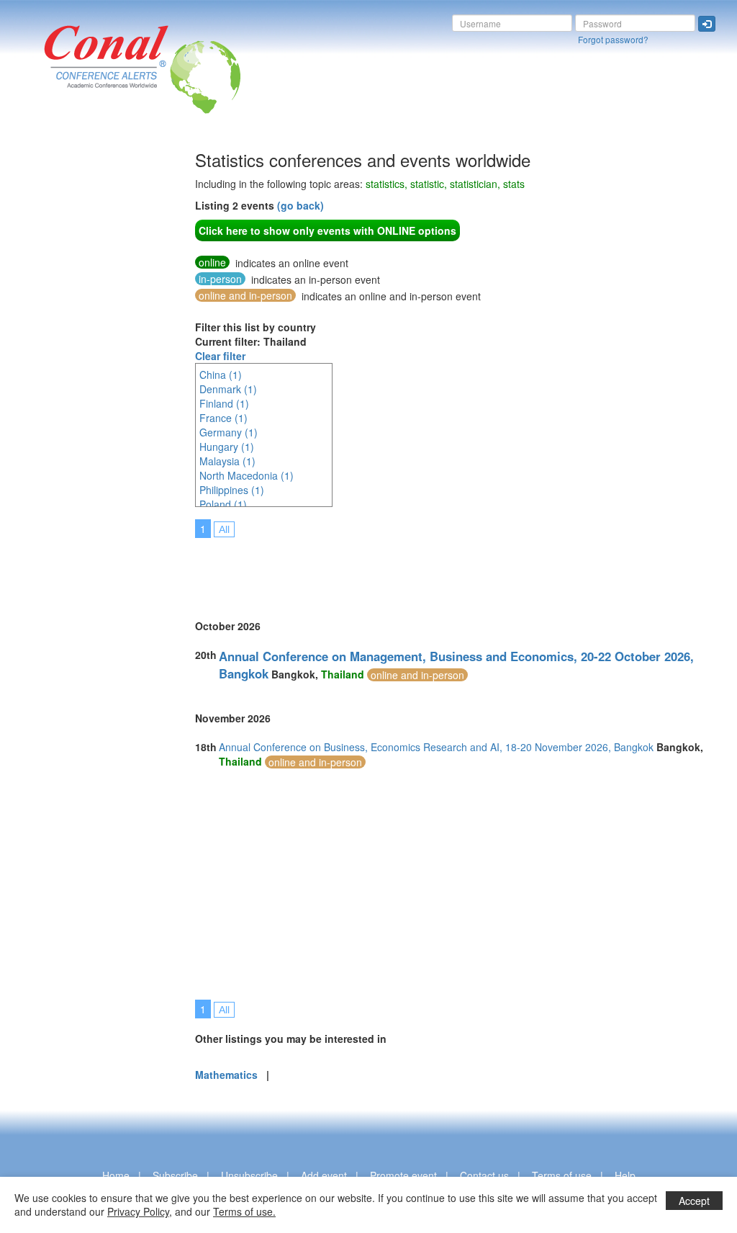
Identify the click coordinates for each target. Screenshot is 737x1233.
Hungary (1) (226, 446)
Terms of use (562, 1175)
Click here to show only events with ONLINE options (327, 230)
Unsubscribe (249, 1175)
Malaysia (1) (227, 461)
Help (625, 1175)
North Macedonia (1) (246, 475)
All (224, 529)
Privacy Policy (138, 1211)
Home (116, 1175)
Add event (324, 1175)
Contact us (484, 1175)
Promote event (403, 1175)
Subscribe (175, 1175)
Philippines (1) (231, 490)
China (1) (220, 374)
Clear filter (220, 356)
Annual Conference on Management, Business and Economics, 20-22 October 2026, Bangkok (456, 664)
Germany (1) (228, 432)
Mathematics (226, 1074)
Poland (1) (223, 504)
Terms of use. (244, 1211)
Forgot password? (613, 39)
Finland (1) (224, 403)
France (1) (223, 418)
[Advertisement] (68, 367)
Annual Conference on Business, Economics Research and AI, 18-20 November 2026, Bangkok (436, 747)
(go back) (300, 205)
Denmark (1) (228, 389)
